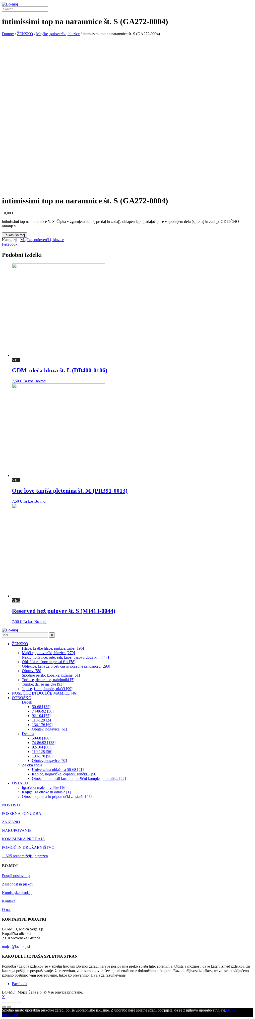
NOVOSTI (11, 805)
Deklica (28, 733)
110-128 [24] (42, 720)
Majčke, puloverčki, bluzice (58, 34)
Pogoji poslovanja (16, 875)
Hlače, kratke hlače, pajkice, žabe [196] (53, 648)
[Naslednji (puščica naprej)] (9, 1007)
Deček (27, 702)
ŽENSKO (25, 34)
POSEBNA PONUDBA (21, 813)
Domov (8, 34)
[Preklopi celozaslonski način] (14, 1002)
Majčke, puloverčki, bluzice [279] (48, 653)
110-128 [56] (42, 751)
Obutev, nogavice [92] (49, 760)
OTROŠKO (21, 698)
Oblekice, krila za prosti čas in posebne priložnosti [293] (66, 666)
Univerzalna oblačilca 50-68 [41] (58, 769)
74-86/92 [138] (44, 742)
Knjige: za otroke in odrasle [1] (46, 792)
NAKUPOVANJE (17, 830)
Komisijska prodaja (17, 892)
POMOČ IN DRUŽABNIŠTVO (28, 847)
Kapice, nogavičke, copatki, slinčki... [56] (64, 774)
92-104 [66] (41, 747)
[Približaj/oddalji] (19, 1002)
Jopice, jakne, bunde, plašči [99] (47, 689)
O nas (6, 909)
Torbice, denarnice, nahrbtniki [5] (48, 680)
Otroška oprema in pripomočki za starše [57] (57, 796)
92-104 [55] (41, 716)
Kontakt (8, 901)
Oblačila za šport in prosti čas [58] (48, 662)
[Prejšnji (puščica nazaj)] (4, 1007)
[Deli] (9, 1002)
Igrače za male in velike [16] (44, 787)
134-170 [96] (42, 756)
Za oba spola (32, 765)
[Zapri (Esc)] (4, 1002)
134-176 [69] (42, 725)
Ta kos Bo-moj (14, 235)
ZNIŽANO (11, 822)
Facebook (9, 244)
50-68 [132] (41, 707)
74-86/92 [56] (43, 711)
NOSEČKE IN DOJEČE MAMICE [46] (44, 693)
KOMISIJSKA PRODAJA (23, 839)
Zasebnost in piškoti (17, 884)
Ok (228, 1010)
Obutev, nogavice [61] (49, 729)
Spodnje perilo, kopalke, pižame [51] (51, 675)
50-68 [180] (41, 738)
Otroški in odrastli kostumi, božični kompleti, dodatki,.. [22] (79, 778)
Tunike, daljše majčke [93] (43, 684)
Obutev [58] (31, 671)
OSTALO (20, 783)
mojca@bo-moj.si (16, 946)
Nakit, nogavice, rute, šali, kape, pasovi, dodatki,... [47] (65, 657)
